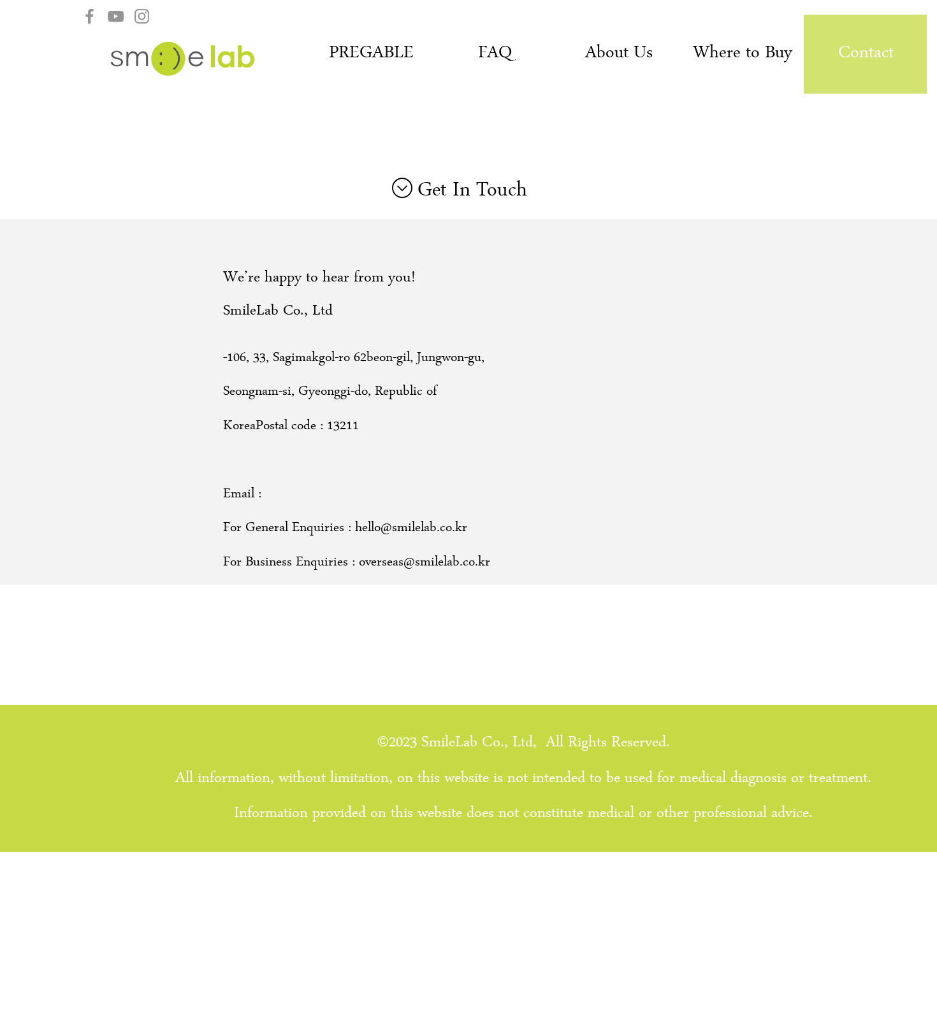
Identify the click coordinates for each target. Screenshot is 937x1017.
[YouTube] (116, 16)
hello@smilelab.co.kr (411, 529)
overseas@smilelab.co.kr (424, 563)
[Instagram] (142, 16)
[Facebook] (89, 16)
